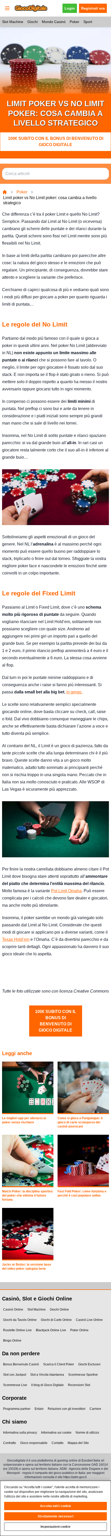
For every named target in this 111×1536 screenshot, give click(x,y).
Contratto (9, 1443)
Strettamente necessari (55, 1516)
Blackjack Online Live (51, 1330)
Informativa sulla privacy (20, 1432)
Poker (74, 22)
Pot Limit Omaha (66, 891)
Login (70, 8)
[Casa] (4, 192)
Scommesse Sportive (83, 1374)
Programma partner (16, 1409)
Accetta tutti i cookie (55, 1506)
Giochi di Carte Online (56, 1320)
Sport (87, 22)
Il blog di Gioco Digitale (47, 1385)
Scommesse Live (15, 1385)
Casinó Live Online (89, 1320)
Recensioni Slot (79, 1385)
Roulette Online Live (17, 1330)
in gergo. (74, 692)
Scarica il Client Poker (58, 1364)
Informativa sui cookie (56, 1432)
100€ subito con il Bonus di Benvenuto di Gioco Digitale (55, 141)
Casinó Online (13, 1309)
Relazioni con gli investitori (66, 1409)
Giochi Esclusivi (89, 1364)
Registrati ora (93, 8)
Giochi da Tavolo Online (20, 1320)
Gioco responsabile (33, 1443)
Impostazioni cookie (55, 1527)
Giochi (32, 22)
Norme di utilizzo (87, 1432)
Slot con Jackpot (14, 1374)
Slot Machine (12, 22)
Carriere (95, 1409)
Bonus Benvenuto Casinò (21, 1364)
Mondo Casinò (54, 22)
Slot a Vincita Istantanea (47, 1374)
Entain (39, 1409)
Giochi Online (59, 1309)
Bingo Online (12, 1340)
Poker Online (79, 1330)
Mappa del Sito (78, 1443)
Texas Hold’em (15, 939)
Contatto (58, 1443)
